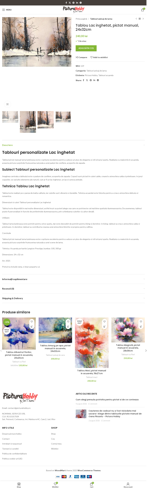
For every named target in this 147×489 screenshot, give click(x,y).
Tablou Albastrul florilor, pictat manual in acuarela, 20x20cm (19, 355)
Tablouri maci (91, 377)
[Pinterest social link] (73, 3)
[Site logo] (73, 9)
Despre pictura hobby (12, 434)
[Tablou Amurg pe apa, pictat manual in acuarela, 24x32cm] (55, 330)
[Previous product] (136, 19)
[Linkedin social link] (77, 3)
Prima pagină (81, 19)
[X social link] (70, 3)
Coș (53, 439)
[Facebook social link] (66, 3)
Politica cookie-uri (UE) (12, 458)
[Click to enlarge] (7, 104)
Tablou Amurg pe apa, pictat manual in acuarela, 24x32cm (55, 348)
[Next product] (143, 19)
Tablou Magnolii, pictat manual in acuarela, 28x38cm (128, 348)
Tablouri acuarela (105, 75)
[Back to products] (139, 19)
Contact (6, 439)
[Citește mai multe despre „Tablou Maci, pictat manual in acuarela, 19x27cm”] (104, 326)
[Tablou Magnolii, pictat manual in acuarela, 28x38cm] (128, 330)
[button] (5, 63)
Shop (53, 434)
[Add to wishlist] (31, 321)
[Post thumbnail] (81, 416)
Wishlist (54, 448)
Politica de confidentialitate (14, 453)
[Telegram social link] (81, 3)
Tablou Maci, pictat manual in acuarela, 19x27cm (91, 372)
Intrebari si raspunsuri (12, 443)
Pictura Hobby (91, 75)
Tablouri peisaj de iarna (101, 19)
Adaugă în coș (86, 48)
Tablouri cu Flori (19, 361)
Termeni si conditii (10, 448)
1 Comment (92, 404)
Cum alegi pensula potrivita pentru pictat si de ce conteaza (107, 399)
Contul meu (56, 443)
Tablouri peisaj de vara (55, 355)
